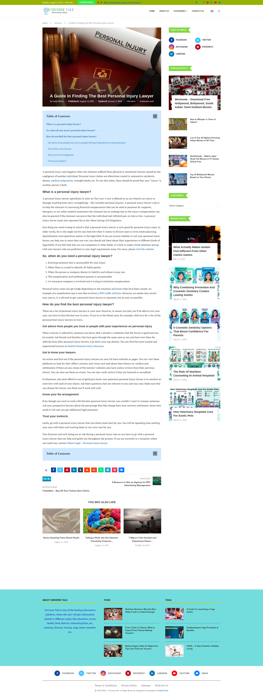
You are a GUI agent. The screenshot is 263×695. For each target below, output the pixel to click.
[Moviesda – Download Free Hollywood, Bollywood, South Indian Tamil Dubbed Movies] (195, 93)
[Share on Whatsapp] (101, 469)
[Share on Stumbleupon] (94, 469)
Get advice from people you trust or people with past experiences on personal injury (87, 142)
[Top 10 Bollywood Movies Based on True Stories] (178, 179)
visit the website (145, 249)
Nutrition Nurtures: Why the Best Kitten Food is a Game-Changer (140, 610)
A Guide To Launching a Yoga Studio (201, 610)
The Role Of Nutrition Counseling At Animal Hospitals (194, 373)
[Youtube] (215, 2)
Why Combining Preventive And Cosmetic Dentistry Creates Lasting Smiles (194, 291)
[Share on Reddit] (87, 469)
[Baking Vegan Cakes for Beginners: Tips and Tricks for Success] (113, 651)
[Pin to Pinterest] (67, 469)
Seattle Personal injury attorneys (86, 346)
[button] (98, 2)
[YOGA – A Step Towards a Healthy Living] (174, 651)
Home (152, 11)
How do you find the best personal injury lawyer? (71, 136)
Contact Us (198, 11)
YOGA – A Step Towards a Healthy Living (203, 647)
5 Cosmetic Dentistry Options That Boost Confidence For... (129, 3)
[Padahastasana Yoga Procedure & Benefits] (174, 632)
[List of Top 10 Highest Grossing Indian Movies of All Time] (178, 142)
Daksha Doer (163, 690)
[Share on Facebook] (53, 469)
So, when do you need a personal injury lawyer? (71, 130)
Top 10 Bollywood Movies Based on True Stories (202, 175)
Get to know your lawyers (59, 148)
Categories (179, 11)
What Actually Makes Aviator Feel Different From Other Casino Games (191, 251)
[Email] (220, 2)
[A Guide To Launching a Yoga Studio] (174, 614)
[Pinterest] (208, 2)
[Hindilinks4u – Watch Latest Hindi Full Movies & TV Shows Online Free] (178, 161)
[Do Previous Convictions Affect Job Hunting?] (142, 521)
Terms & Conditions (106, 685)
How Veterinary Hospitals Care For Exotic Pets (193, 413)
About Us (164, 11)
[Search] (219, 11)
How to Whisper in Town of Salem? (203, 120)
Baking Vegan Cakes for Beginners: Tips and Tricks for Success (141, 647)
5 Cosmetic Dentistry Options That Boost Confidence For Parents (192, 331)
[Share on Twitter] (60, 469)
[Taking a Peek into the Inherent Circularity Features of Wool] (61, 521)
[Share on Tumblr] (80, 469)
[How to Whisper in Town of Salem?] (178, 124)
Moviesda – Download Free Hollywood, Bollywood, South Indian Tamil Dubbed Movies (194, 103)
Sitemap (145, 685)
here (141, 315)
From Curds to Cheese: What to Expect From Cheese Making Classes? (140, 630)
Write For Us (161, 685)
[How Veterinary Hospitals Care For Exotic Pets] (195, 404)
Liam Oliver (58, 101)
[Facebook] (196, 2)
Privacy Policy (129, 685)
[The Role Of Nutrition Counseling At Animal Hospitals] (195, 364)
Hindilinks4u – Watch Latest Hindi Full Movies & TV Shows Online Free (204, 159)
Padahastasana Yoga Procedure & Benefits (202, 628)
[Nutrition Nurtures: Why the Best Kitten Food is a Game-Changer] (113, 614)
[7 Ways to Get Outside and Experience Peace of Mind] (102, 521)
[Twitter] (200, 2)
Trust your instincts (57, 160)
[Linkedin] (211, 2)
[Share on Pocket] (114, 469)
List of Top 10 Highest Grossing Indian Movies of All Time (205, 139)
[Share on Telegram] (108, 469)
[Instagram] (204, 2)
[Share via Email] (121, 469)
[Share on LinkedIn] (74, 469)
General (58, 23)
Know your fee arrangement (61, 154)
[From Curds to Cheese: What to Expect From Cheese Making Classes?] (113, 632)
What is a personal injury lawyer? (63, 124)
